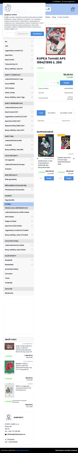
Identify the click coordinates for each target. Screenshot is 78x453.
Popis (41, 113)
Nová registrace (69, 1)
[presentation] (38, 158)
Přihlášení (58, 1)
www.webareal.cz (22, 450)
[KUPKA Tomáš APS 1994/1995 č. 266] (56, 41)
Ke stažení (51, 113)
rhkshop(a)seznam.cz (16, 434)
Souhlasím (37, 34)
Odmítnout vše (22, 34)
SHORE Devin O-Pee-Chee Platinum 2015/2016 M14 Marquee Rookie (45, 164)
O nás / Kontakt (63, 17)
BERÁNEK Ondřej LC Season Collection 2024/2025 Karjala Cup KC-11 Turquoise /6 (24, 366)
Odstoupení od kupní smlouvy (66, 450)
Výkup (54, 17)
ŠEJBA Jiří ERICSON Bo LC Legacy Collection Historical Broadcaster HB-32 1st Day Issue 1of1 (24, 349)
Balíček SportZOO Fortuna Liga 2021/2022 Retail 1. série (64, 161)
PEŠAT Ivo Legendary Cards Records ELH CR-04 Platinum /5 (24, 388)
